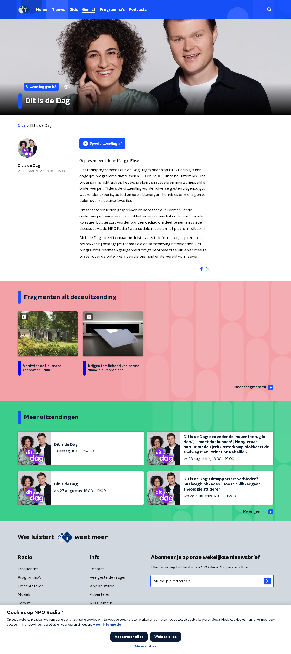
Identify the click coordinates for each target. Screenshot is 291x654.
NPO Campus (101, 603)
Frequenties (28, 569)
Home (41, 10)
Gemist (88, 10)
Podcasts (138, 10)
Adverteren (100, 595)
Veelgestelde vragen (108, 578)
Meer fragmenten (250, 387)
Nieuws (58, 10)
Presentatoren (30, 586)
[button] (269, 10)
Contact (97, 569)
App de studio (102, 586)
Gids (73, 10)
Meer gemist (254, 512)
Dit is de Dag (29, 166)
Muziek (24, 595)
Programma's (112, 10)
